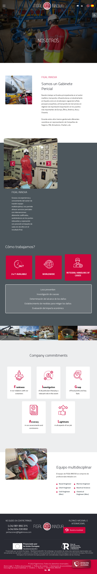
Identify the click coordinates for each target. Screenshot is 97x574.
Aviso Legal (8, 566)
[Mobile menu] (4, 6)
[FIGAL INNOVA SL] (48, 5)
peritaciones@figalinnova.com (18, 532)
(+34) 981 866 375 (18, 525)
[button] (94, 15)
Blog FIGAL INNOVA (53, 568)
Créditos (32, 568)
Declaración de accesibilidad (61, 566)
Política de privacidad (23, 566)
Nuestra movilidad (76, 530)
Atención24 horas (84, 564)
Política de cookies (41, 566)
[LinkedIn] (82, 5)
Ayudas (41, 568)
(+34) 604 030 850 (18, 529)
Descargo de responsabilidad (15, 568)
